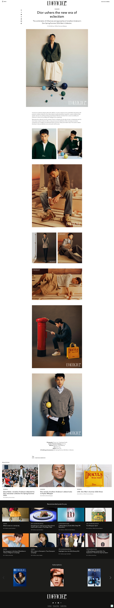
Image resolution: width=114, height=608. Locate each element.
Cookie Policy (63, 606)
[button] (110, 577)
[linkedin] (21, 17)
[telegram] (21, 23)
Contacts (49, 606)
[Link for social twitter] (53, 603)
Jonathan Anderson (40, 457)
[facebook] (21, 12)
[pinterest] (21, 15)
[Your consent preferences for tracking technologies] (112, 606)
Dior (33, 457)
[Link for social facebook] (55, 603)
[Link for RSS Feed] (61, 603)
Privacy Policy (56, 606)
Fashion (57, 9)
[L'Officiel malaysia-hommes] (57, 3)
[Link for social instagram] (58, 603)
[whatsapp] (21, 21)
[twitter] (21, 19)
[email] (21, 10)
